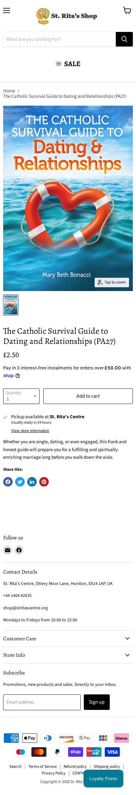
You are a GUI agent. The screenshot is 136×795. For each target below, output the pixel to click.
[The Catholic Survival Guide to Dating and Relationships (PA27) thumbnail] (10, 305)
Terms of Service (42, 766)
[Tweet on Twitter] (20, 482)
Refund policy (75, 766)
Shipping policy (107, 766)
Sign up (97, 702)
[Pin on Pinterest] (44, 482)
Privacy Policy (53, 773)
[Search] (124, 39)
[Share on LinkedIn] (32, 482)
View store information (30, 431)
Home (9, 91)
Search (15, 766)
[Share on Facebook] (8, 482)
